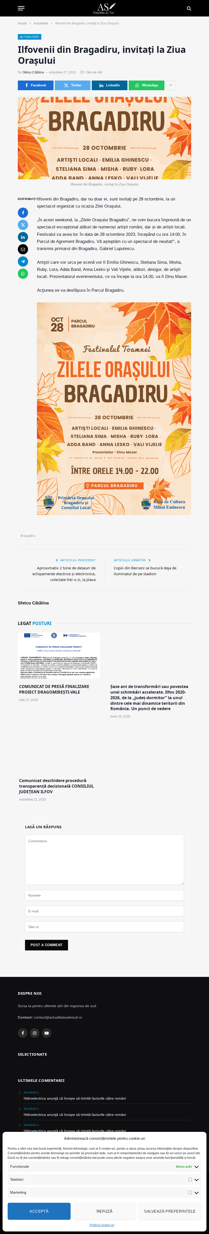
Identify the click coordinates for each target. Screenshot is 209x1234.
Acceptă (39, 1211)
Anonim (29, 1092)
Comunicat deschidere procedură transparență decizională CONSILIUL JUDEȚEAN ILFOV (56, 786)
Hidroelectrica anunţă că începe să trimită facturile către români (75, 1098)
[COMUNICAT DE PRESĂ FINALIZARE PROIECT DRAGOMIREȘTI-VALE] (59, 656)
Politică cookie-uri (102, 1225)
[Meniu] (21, 8)
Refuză (105, 1211)
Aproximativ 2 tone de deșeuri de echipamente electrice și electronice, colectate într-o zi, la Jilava (64, 573)
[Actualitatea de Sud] (104, 8)
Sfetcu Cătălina (33, 72)
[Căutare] (188, 8)
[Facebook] (23, 213)
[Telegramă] (23, 261)
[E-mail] (23, 249)
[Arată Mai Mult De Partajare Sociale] (171, 85)
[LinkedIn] (23, 237)
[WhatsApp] (23, 274)
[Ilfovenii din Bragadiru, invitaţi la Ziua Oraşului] (104, 138)
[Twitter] (23, 225)
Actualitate (29, 36)
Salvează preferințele (169, 1211)
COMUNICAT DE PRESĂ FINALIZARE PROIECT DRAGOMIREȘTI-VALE (54, 689)
